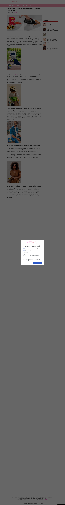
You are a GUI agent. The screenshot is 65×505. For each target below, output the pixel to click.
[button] (32, 252)
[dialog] (32, 252)
